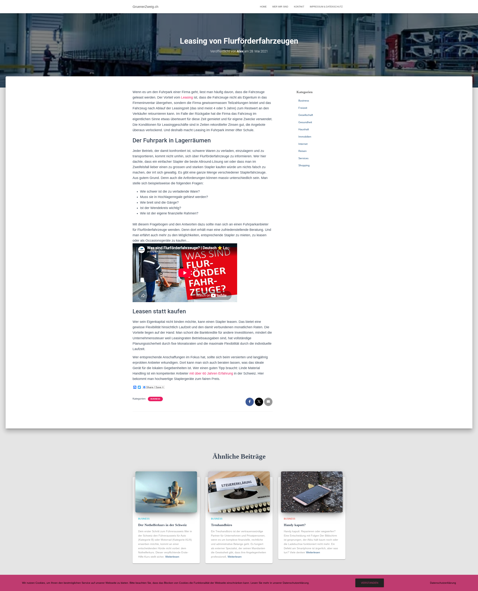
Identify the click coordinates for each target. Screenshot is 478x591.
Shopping (304, 165)
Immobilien (304, 136)
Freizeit (302, 107)
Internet (303, 143)
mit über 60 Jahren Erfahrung (211, 373)
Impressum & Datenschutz (326, 6)
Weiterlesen (172, 556)
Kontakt (299, 6)
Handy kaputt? (295, 525)
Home (263, 6)
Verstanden (369, 582)
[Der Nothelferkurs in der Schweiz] (166, 491)
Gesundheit (305, 122)
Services (303, 158)
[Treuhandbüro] (239, 491)
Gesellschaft (305, 114)
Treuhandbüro (221, 525)
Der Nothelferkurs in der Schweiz (162, 525)
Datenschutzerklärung (443, 582)
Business (155, 399)
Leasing (187, 97)
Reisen (302, 150)
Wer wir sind (280, 6)
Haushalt (303, 129)
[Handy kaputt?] (312, 491)
